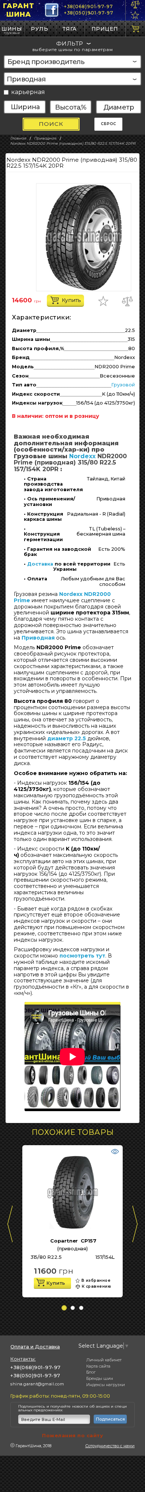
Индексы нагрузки (105, 1384)
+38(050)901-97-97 (88, 13)
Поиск (51, 123)
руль (39, 29)
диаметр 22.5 (66, 738)
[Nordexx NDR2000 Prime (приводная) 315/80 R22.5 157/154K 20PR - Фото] (84, 237)
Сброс (108, 123)
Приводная (38, 637)
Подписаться (110, 1419)
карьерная (28, 92)
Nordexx (82, 456)
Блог (91, 1372)
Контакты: (23, 1359)
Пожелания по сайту (72, 1435)
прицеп (104, 29)
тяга (69, 29)
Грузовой (123, 385)
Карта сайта (98, 1366)
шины (11, 29)
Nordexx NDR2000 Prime (62, 597)
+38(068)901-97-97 (88, 6)
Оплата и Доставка (35, 1346)
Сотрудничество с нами (110, 1445)
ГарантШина (18, 10)
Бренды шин (99, 1378)
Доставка (40, 564)
